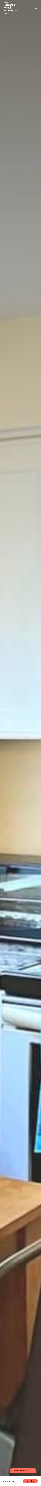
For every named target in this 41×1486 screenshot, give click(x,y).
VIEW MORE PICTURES (24, 1471)
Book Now (30, 1481)
